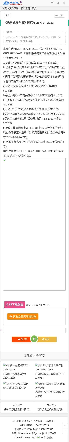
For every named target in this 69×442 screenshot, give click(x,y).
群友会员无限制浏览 (24, 316)
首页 (4, 8)
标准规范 (25, 8)
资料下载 (13, 8)
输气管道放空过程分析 (14, 387)
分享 (47, 339)
